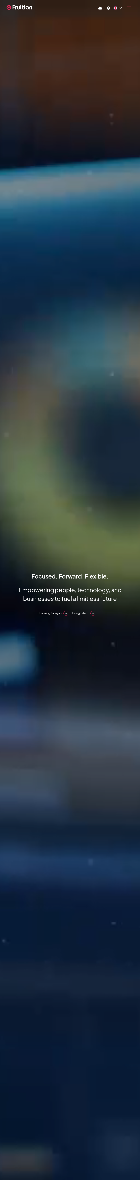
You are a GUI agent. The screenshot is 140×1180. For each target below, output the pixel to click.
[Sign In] (108, 8)
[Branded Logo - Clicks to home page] (19, 7)
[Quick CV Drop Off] (100, 8)
